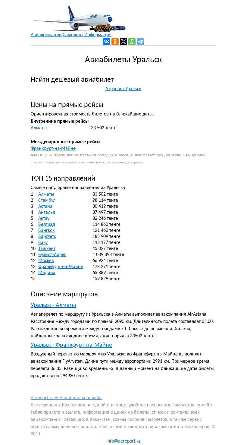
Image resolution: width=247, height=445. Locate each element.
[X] (123, 41)
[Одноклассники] (115, 41)
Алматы (39, 128)
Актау (43, 218)
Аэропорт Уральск (123, 89)
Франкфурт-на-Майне (53, 148)
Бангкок (46, 230)
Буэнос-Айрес (52, 254)
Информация (97, 35)
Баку (43, 242)
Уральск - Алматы (53, 305)
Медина (46, 272)
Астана (45, 206)
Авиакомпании (46, 35)
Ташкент (46, 248)
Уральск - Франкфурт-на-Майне (71, 345)
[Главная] (78, 16)
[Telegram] (140, 41)
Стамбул (46, 200)
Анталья (46, 212)
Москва (46, 260)
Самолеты (73, 35)
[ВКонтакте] (106, 41)
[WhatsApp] (132, 41)
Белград (46, 224)
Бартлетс (47, 236)
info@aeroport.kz (123, 441)
